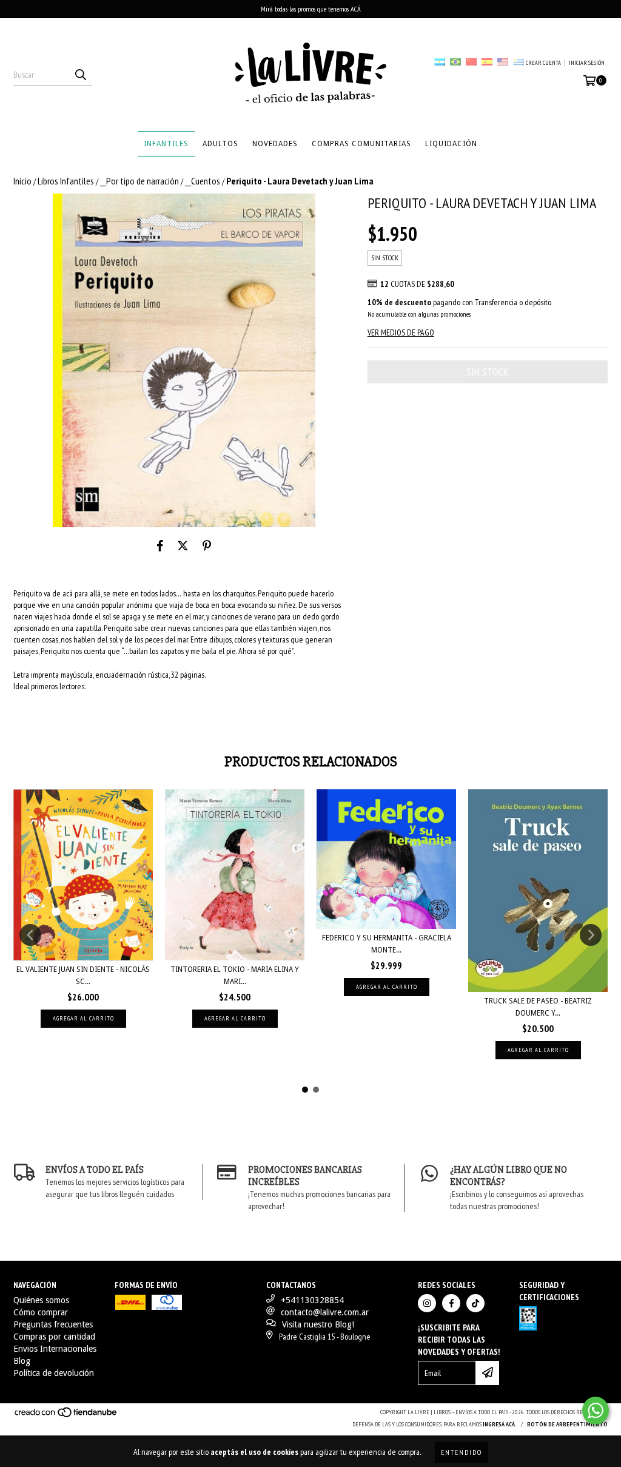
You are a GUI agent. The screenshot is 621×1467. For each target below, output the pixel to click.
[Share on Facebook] (160, 545)
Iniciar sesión (587, 63)
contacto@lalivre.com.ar (325, 1312)
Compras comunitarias (361, 144)
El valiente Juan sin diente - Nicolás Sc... (83, 975)
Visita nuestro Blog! (318, 1324)
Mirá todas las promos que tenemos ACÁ (311, 8)
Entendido (461, 1452)
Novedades (275, 144)
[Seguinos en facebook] (451, 1303)
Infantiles (166, 144)
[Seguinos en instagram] (427, 1303)
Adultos (220, 144)
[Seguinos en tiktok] (475, 1303)
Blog (21, 1361)
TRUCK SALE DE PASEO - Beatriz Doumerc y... (538, 1007)
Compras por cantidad (54, 1336)
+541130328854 (312, 1300)
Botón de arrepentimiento (567, 1424)
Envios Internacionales (54, 1349)
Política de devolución (53, 1373)
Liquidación (451, 144)
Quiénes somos (41, 1300)
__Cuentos (202, 181)
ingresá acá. (500, 1424)
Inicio (22, 181)
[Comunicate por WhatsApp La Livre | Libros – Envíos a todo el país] (595, 1411)
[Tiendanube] (66, 1416)
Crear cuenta (543, 63)
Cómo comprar (40, 1312)
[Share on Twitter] (183, 545)
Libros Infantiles (66, 181)
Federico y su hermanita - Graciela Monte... (386, 944)
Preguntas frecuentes (53, 1324)
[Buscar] (80, 75)
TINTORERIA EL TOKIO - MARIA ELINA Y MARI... (234, 975)
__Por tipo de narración (139, 181)
